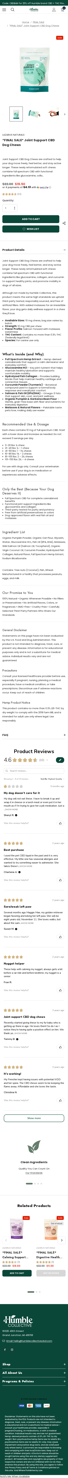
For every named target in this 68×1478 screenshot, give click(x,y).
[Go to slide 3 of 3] (39, 1292)
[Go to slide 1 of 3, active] (31, 1292)
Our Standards (34, 1173)
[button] (34, 187)
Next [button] (65, 114)
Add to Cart (17, 1273)
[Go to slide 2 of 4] (35, 1183)
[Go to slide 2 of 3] (36, 1292)
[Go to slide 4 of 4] (41, 1183)
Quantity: (8, 200)
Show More (11, 809)
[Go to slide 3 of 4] (38, 1183)
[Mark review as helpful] (60, 823)
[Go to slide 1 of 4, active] (29, 1183)
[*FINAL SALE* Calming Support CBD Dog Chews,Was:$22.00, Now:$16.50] (17, 1228)
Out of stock (51, 1273)
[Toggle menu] (4, 10)
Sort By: (44, 779)
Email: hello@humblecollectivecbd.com (29, 1341)
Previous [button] (3, 114)
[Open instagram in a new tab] (12, 1349)
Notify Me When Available (15, 1476)
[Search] (12, 10)
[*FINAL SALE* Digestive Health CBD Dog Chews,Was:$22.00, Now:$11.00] (51, 1228)
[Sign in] (54, 10)
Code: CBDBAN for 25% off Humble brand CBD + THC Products (34, 3)
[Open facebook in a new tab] (4, 1349)
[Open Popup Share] (64, 223)
